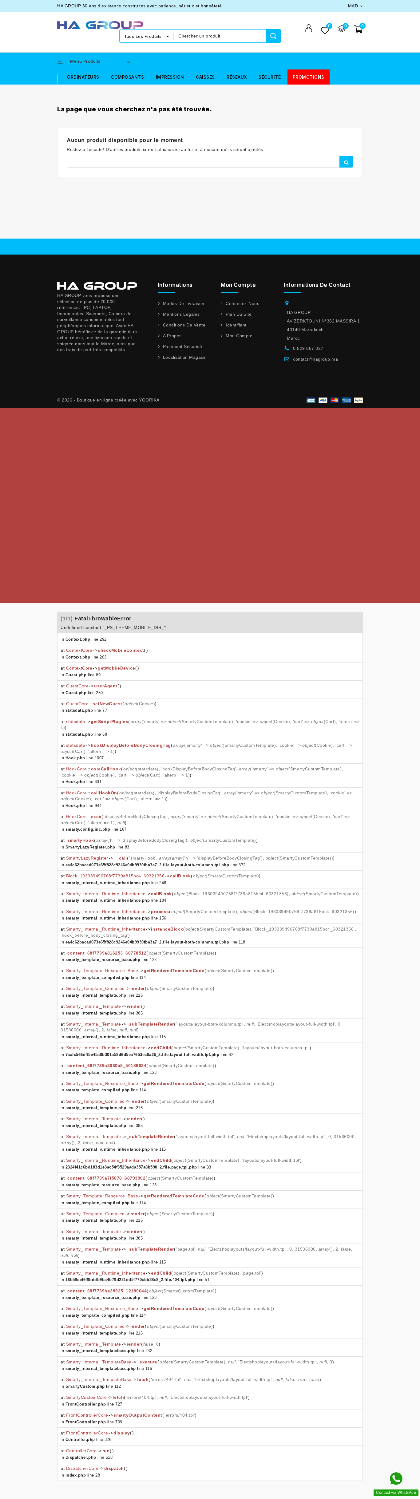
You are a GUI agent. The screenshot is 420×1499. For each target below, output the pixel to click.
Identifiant (236, 324)
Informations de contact (317, 285)
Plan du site (239, 314)
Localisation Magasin (185, 357)
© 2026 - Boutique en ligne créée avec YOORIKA (108, 399)
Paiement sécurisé (182, 346)
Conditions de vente (184, 324)
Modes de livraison (183, 303)
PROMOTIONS (308, 77)
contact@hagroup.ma (315, 359)
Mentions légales (181, 314)
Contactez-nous (242, 303)
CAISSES (205, 77)
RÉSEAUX (237, 77)
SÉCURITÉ (270, 77)
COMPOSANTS (127, 77)
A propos (172, 335)
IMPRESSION (170, 77)
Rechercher (346, 162)
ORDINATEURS (83, 77)
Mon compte (239, 335)
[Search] (273, 36)
